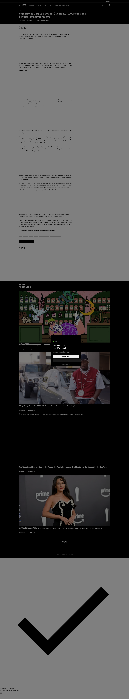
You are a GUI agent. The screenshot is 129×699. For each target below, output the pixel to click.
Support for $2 (66, 356)
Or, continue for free (66, 364)
